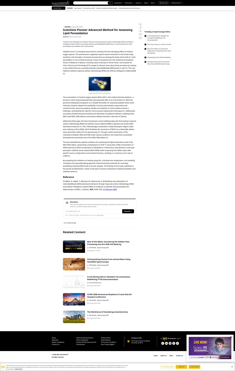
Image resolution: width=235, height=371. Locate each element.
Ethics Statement (82, 340)
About (54, 338)
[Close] (232, 367)
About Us (164, 355)
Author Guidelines (58, 342)
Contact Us (55, 344)
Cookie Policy (18, 369)
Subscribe (127, 211)
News (171, 355)
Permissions (80, 344)
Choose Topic (57, 8)
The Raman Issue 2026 (89, 8)
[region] (117, 367)
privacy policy (99, 215)
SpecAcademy (78, 8)
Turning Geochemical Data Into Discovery (129, 8)
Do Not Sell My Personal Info (86, 342)
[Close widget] (231, 337)
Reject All (181, 367)
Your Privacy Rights (107, 344)
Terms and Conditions (108, 342)
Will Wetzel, (92, 247)
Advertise (55, 340)
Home (156, 355)
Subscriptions (106, 340)
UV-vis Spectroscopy (70, 223)
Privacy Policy (105, 338)
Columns (138, 3)
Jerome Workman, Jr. (95, 283)
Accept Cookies (194, 367)
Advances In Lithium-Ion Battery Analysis (106, 8)
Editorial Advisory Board (84, 338)
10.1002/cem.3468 (110, 189)
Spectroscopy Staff (103, 247)
